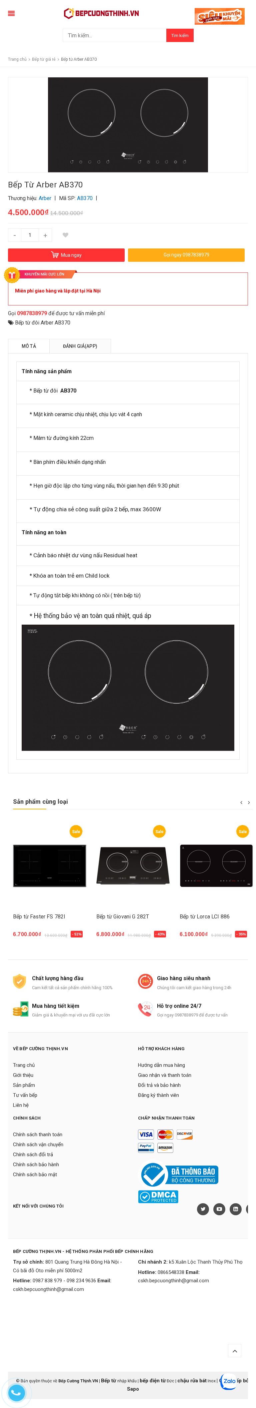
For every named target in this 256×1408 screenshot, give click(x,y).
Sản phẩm (24, 1085)
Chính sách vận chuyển (38, 1145)
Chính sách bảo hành (36, 1165)
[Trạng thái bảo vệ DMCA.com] (158, 1196)
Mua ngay (28, 937)
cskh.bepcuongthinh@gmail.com (48, 1289)
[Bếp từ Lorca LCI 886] (216, 865)
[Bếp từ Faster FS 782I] (49, 865)
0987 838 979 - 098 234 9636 (64, 1281)
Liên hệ (21, 1105)
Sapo (133, 1389)
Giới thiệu (23, 1075)
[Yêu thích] (65, 235)
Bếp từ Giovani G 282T (122, 916)
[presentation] (241, 802)
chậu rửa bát (192, 1381)
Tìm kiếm (180, 35)
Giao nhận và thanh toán (164, 1075)
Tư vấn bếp (25, 1095)
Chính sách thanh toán (37, 1135)
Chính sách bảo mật (35, 1175)
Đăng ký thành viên (158, 1095)
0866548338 (171, 1272)
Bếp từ (109, 1381)
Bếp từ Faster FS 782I (39, 916)
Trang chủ (24, 1065)
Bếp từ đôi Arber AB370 (42, 322)
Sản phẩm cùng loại (40, 801)
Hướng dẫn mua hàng (161, 1065)
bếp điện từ (153, 1381)
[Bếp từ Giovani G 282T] (133, 865)
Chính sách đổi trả (33, 1155)
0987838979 (32, 313)
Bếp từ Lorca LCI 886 (205, 916)
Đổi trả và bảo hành (159, 1085)
